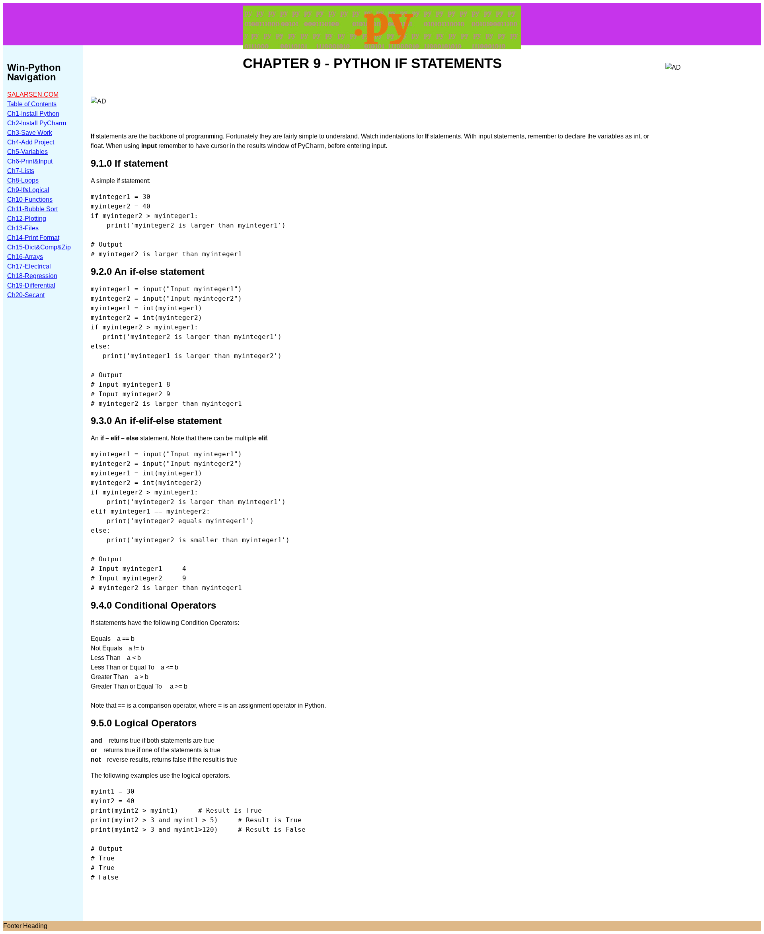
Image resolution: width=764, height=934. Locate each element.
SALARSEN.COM (32, 94)
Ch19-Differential (31, 285)
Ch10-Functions (30, 199)
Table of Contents (32, 104)
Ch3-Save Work (29, 132)
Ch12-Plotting (26, 218)
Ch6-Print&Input (30, 161)
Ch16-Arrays (25, 256)
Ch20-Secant (26, 295)
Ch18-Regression (32, 275)
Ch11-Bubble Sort (32, 209)
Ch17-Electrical (29, 266)
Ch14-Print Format (33, 237)
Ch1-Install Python (33, 113)
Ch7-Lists (20, 170)
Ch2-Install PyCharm (36, 123)
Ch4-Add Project (30, 142)
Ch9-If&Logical (28, 190)
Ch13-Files (23, 228)
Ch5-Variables (27, 151)
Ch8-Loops (23, 180)
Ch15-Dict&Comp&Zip (39, 247)
